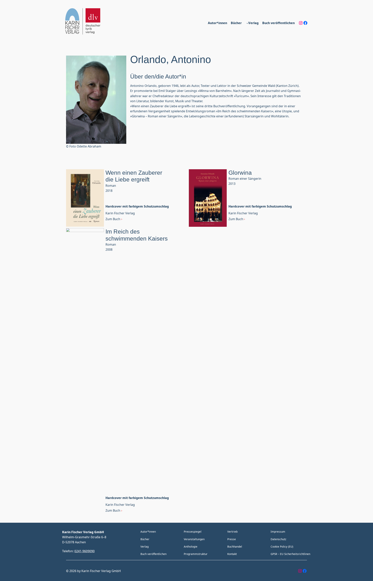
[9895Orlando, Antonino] (85, 198)
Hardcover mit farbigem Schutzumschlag (137, 206)
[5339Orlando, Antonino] (85, 374)
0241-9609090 (84, 551)
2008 (108, 249)
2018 (108, 190)
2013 (231, 183)
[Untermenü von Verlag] (247, 23)
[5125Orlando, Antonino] (208, 198)
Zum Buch (112, 219)
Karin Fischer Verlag (120, 213)
